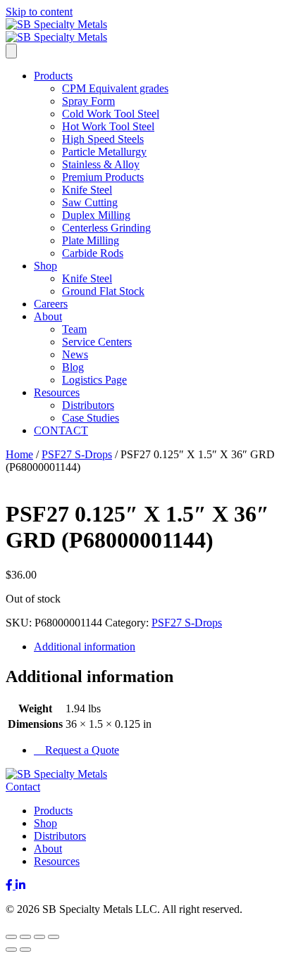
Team (74, 329)
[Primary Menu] (11, 51)
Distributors (88, 405)
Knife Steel (87, 190)
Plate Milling (90, 240)
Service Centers (97, 342)
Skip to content (39, 12)
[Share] (39, 937)
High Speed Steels (103, 139)
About (48, 316)
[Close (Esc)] (53, 937)
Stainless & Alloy (101, 164)
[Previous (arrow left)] (11, 949)
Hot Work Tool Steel (108, 126)
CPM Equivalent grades (115, 88)
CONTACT (61, 430)
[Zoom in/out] (11, 937)
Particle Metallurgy (104, 152)
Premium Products (103, 177)
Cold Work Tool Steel (110, 114)
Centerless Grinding (106, 228)
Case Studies (90, 418)
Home (19, 454)
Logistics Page (94, 380)
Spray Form (88, 101)
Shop (45, 266)
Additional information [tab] (84, 647)
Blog (73, 367)
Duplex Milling (96, 215)
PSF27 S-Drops (77, 454)
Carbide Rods (92, 253)
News (75, 354)
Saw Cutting (90, 202)
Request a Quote (80, 750)
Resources (57, 392)
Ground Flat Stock (103, 291)
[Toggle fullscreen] (25, 937)
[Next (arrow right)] (25, 949)
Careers (51, 304)
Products (53, 76)
